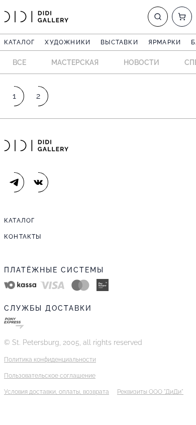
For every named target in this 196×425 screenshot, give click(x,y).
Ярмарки (164, 42)
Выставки (119, 42)
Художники (67, 42)
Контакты (23, 236)
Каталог (19, 42)
